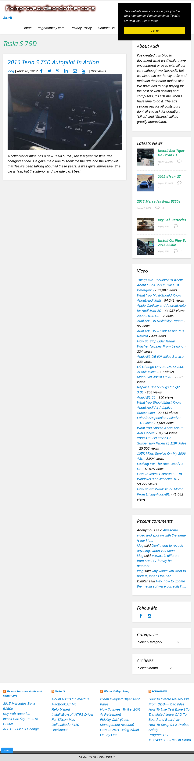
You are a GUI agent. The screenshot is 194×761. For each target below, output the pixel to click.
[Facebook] (141, 616)
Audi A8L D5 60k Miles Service (160, 356)
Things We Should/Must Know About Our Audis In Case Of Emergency (160, 285)
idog (11, 71)
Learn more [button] (150, 20)
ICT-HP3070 (159, 691)
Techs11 (60, 691)
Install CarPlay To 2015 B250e (172, 242)
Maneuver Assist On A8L (155, 377)
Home (27, 28)
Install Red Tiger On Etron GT (171, 152)
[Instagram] (149, 616)
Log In (7, 750)
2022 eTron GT (169, 176)
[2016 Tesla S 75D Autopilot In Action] (65, 112)
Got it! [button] (155, 30)
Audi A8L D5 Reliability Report (160, 321)
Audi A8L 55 (146, 397)
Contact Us (106, 28)
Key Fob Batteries (172, 220)
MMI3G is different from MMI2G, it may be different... (158, 561)
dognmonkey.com (51, 28)
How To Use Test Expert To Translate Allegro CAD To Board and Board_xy (169, 715)
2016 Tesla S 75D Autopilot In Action (53, 62)
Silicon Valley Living (116, 691)
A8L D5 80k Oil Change (21, 729)
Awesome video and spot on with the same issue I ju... (161, 535)
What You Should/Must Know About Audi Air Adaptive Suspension (159, 408)
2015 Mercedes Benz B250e (158, 201)
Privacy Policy (81, 28)
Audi (7, 17)
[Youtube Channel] (83, 71)
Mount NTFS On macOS (70, 699)
